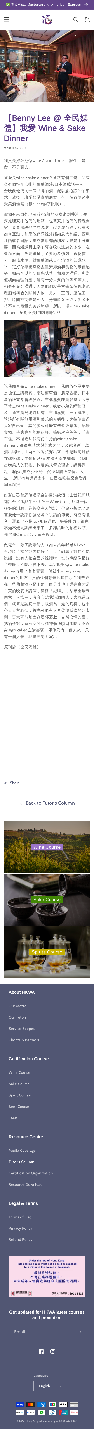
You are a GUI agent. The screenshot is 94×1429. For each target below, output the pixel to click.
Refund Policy (20, 1239)
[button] (6, 19)
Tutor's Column (21, 1162)
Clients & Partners (24, 1040)
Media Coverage (22, 1150)
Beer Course (19, 1106)
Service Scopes (22, 1028)
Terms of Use (20, 1217)
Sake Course (47, 899)
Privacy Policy (20, 1228)
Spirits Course (47, 952)
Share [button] (15, 783)
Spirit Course (20, 1095)
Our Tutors (18, 1017)
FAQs (13, 1118)
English (44, 1386)
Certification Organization (31, 1173)
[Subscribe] (79, 1332)
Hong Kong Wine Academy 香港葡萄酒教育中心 (51, 1421)
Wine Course (47, 847)
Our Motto (17, 1006)
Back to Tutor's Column (50, 803)
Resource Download (25, 1184)
